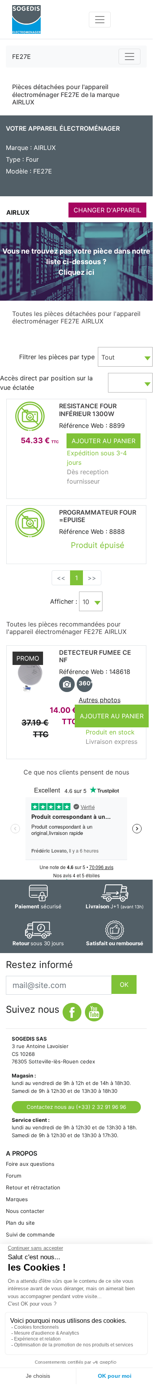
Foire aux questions (30, 1164)
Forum (14, 1175)
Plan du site (20, 1223)
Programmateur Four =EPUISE (97, 516)
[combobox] (125, 357)
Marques (17, 1199)
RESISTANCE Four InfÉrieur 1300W (88, 409)
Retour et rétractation (33, 1187)
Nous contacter (25, 1211)
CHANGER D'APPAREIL (107, 210)
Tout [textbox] (108, 357)
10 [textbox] (86, 602)
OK (124, 984)
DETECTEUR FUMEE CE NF (95, 656)
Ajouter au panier (103, 441)
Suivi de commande (30, 1234)
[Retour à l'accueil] (26, 19)
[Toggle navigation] (100, 19)
